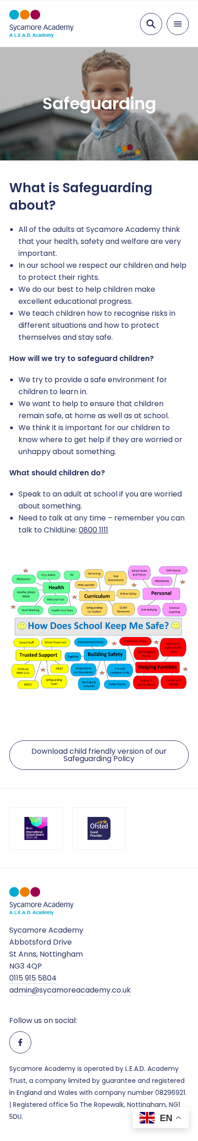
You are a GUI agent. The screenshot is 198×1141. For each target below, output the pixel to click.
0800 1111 (93, 530)
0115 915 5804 (33, 978)
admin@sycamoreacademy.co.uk (70, 990)
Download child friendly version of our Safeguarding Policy (99, 755)
